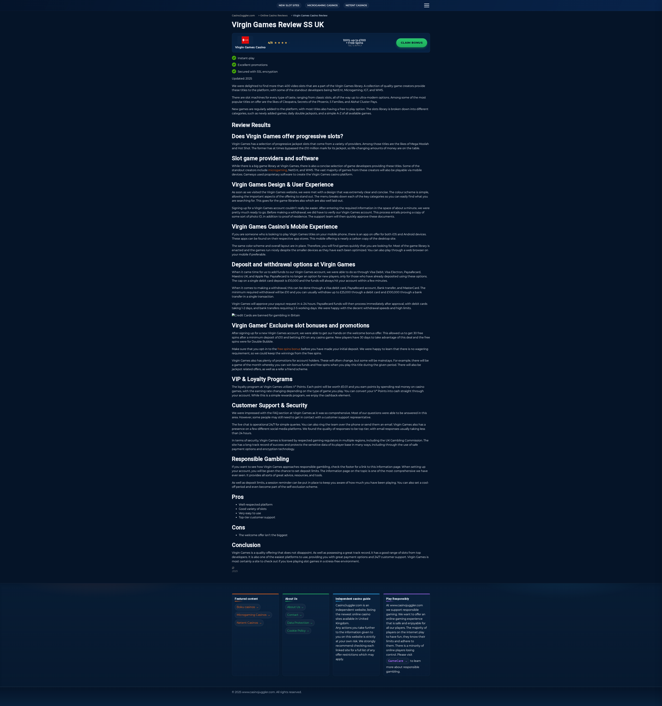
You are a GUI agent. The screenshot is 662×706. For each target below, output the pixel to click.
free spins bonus (289, 349)
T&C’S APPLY (355, 45)
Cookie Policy (296, 630)
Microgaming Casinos (252, 614)
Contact (292, 614)
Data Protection (298, 622)
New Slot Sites (289, 5)
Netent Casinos (247, 622)
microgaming (277, 170)
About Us (293, 607)
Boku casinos (246, 607)
